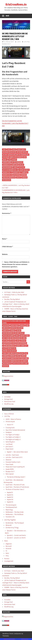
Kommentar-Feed (9, 401)
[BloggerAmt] (7, 376)
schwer (5, 356)
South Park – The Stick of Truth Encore (17, 487)
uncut (18, 177)
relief (27, 170)
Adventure (6, 325)
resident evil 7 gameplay (20, 172)
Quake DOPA (10, 469)
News (6, 541)
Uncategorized (8, 561)
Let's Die (5, 340)
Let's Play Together (10, 520)
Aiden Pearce (14, 325)
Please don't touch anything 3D (15, 467)
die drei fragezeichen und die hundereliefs (16, 154)
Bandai (22, 325)
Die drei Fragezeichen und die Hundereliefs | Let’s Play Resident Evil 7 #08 (15, 123)
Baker (14, 149)
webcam (24, 177)
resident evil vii (7, 175)
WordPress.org (8, 404)
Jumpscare (15, 165)
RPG (26, 353)
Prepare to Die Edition (9, 351)
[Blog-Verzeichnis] (5, 380)
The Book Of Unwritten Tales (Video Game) (15, 358)
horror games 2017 (8, 162)
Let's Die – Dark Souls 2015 (14, 457)
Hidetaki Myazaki (8, 333)
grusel (5, 159)
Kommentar (6, 213)
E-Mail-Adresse (7, 246)
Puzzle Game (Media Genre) (10, 353)
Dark (27, 325)
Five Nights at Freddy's (12, 435)
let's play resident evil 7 (10, 170)
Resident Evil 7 (6, 44)
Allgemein (9, 544)
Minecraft (8, 525)
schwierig (12, 356)
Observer (8, 460)
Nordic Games (20, 345)
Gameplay (12, 157)
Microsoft (8, 546)
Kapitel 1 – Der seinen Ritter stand (17, 452)
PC (27, 345)
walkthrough (7, 363)
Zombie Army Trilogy (12, 527)
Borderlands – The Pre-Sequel (15, 523)
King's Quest (9, 449)
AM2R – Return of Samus (13, 419)
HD (9, 159)
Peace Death (9, 464)
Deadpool (9, 432)
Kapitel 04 (10, 499)
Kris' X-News (6, 338)
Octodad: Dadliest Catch (13, 462)
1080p (4, 149)
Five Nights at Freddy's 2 (13, 437)
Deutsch (24, 152)
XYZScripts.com (24, 639)
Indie (17, 335)
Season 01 (10, 424)
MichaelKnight (10, 345)
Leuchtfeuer (6, 343)
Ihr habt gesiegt (19, 333)
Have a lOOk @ (9, 414)
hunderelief (6, 165)
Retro (22, 353)
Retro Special (10, 474)
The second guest (11, 505)
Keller (21, 165)
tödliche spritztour (9, 177)
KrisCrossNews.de (16, 4)
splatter (16, 175)
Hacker (18, 330)
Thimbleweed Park (11, 507)
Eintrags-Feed (8, 399)
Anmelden (7, 397)
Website (5, 254)
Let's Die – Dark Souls (12, 455)
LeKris (19, 42)
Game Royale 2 (10, 442)
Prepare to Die (11, 348)
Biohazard (6, 152)
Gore (24, 157)
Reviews (6, 558)
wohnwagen (6, 180)
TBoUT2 (24, 356)
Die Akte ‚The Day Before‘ (12, 299)
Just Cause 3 (9, 446)
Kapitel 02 (10, 495)
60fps (9, 149)
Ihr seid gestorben (8, 335)
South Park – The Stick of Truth (15, 485)
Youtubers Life (10, 517)
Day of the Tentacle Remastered (15, 430)
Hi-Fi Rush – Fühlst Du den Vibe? (14, 292)
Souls (18, 356)
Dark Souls (6, 328)
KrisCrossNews (7, 167)
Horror (14, 159)
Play (4, 348)
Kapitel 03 (10, 497)
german (19, 157)
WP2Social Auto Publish (9, 639)
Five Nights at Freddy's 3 (13, 439)
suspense (23, 175)
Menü (7, 16)
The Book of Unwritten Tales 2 (12, 361)
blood (12, 152)
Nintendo (8, 548)
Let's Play (26, 42)
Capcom (18, 152)
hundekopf (19, 162)
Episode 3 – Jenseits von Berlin (16, 538)
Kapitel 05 (10, 502)
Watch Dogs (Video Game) (20, 363)
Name (4, 239)
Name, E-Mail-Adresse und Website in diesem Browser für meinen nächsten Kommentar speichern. (15, 264)
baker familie (21, 149)
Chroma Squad (10, 421)
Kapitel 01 (10, 492)
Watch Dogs (9, 510)
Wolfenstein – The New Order (15, 512)
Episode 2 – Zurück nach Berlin (16, 535)
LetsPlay (23, 340)
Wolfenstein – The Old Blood (14, 514)
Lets (17, 340)
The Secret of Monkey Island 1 (16, 477)
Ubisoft (25, 361)
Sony (7, 556)
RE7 (23, 170)
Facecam (5, 157)
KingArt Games (24, 335)
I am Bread (9, 444)
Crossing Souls (10, 427)
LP (19, 170)
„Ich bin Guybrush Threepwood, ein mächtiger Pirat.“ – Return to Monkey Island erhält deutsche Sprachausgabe (15, 304)
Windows (5, 366)
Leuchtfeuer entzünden (19, 343)
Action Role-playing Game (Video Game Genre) (14, 322)
